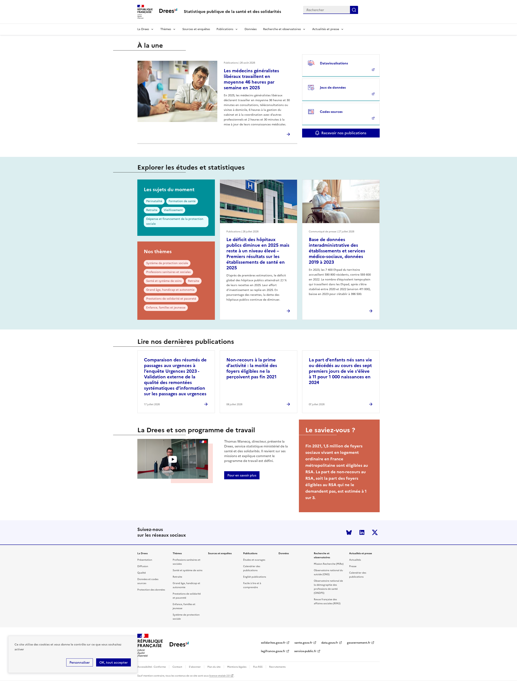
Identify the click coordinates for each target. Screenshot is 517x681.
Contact (177, 667)
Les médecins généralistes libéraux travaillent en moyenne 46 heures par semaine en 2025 (251, 79)
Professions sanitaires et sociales (168, 272)
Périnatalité (154, 201)
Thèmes (165, 29)
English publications (254, 577)
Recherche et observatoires (282, 29)
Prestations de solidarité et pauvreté (171, 299)
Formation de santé (182, 201)
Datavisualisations (334, 63)
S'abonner (195, 667)
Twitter (375, 532)
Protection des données (151, 590)
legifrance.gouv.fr (273, 651)
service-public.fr (305, 651)
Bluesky (349, 532)
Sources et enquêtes (196, 29)
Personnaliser (79, 662)
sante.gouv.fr (303, 643)
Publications (224, 29)
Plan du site (214, 667)
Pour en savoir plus (241, 475)
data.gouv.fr (329, 643)
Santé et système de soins (164, 281)
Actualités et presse (325, 29)
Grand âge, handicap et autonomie (170, 290)
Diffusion (142, 566)
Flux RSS (258, 667)
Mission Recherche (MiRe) (329, 564)
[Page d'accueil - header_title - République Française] (179, 645)
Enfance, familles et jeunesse (165, 307)
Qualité (141, 573)
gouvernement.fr (358, 643)
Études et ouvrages (254, 560)
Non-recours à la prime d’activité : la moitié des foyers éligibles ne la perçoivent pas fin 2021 (251, 368)
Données (251, 29)
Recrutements (277, 667)
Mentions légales (236, 667)
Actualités (355, 560)
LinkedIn (362, 532)
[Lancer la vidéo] (172, 459)
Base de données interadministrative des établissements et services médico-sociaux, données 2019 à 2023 (337, 250)
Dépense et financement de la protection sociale (174, 221)
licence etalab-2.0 (219, 676)
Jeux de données (333, 87)
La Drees (143, 29)
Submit (354, 10)
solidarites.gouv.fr (273, 643)
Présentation (144, 560)
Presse (352, 566)
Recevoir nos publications (343, 133)
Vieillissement (173, 210)
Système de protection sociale (167, 263)
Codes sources (331, 111)
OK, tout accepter (113, 662)
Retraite (151, 210)
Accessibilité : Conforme (151, 667)
